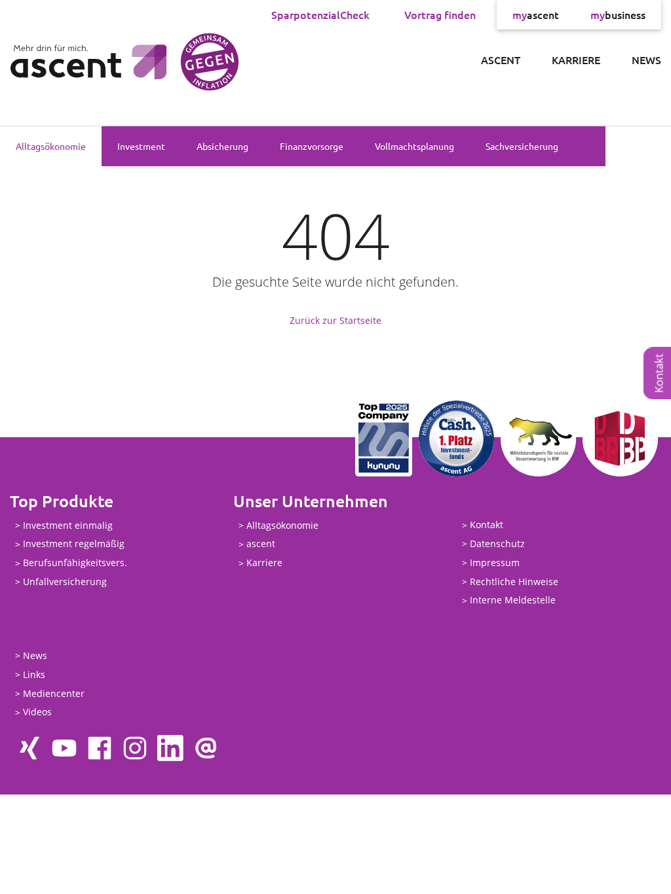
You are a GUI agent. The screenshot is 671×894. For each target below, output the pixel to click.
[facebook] (100, 748)
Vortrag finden (440, 14)
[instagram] (135, 748)
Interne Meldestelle (513, 600)
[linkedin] (170, 748)
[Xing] (29, 748)
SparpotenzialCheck (320, 14)
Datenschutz (497, 543)
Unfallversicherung (65, 581)
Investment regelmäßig (74, 544)
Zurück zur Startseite (335, 320)
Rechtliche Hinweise (514, 581)
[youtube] (64, 748)
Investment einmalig (68, 525)
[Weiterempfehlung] (206, 748)
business (617, 14)
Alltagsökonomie (51, 146)
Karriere (576, 59)
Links (34, 674)
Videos (37, 712)
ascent (535, 14)
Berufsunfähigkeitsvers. (75, 563)
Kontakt (486, 525)
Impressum (495, 562)
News (646, 59)
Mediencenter (54, 693)
